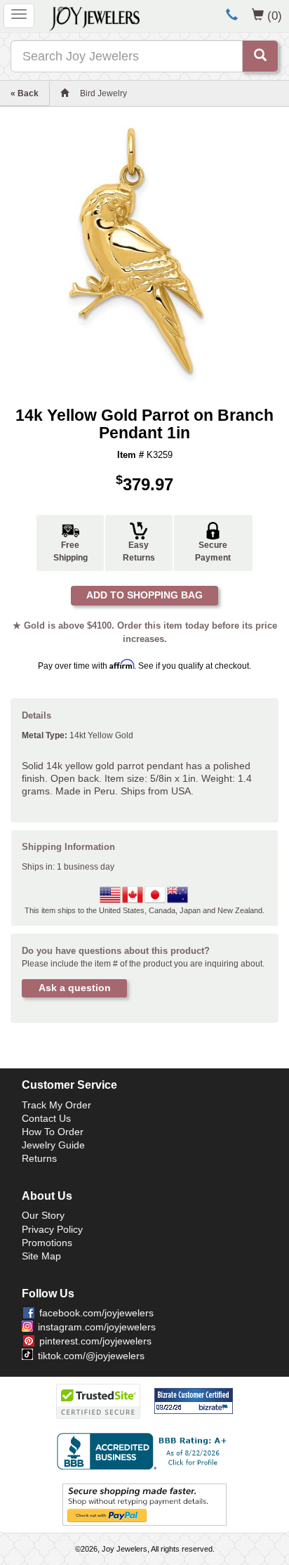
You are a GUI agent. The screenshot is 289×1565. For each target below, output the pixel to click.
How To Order (52, 1131)
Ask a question (75, 987)
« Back (25, 93)
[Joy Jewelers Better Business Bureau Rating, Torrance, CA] (144, 1451)
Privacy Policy (52, 1229)
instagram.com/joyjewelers (97, 1326)
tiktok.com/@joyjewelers (91, 1355)
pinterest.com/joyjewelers (95, 1341)
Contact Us (46, 1118)
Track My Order (56, 1105)
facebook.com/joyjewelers (96, 1312)
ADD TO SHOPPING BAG (144, 595)
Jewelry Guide (53, 1145)
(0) (274, 15)
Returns (39, 1158)
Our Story (43, 1215)
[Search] (260, 56)
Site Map (41, 1256)
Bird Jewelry (103, 93)
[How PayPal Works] (144, 1504)
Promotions (47, 1242)
